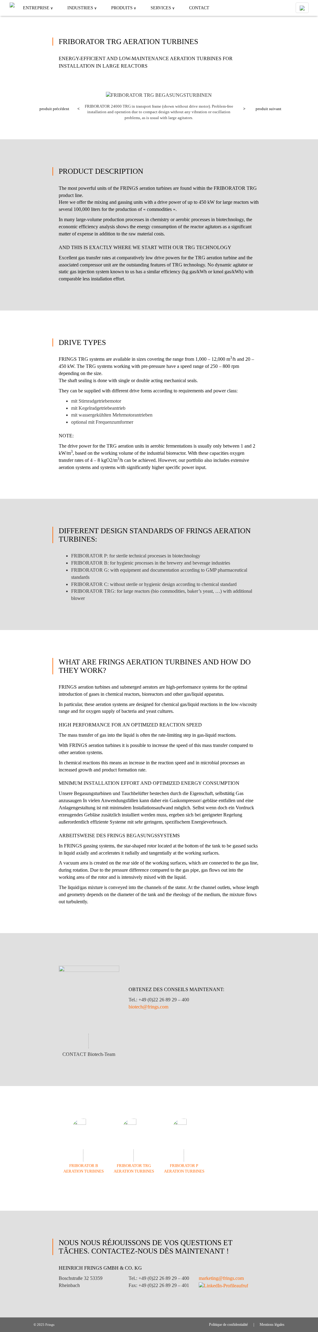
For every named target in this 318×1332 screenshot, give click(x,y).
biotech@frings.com (148, 1006)
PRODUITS (122, 7)
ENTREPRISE (36, 7)
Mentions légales (272, 1325)
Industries (80, 7)
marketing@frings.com (221, 1278)
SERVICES (161, 7)
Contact (199, 7)
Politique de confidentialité (228, 1325)
